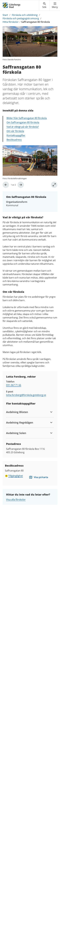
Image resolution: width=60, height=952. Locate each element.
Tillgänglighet (15, 475)
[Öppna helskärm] (54, 185)
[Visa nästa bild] (20, 185)
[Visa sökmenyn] (44, 5)
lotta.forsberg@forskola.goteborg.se (26, 395)
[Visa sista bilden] (6, 185)
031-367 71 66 (13, 385)
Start (5, 15)
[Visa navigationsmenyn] (55, 5)
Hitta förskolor (11, 21)
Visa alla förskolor (16, 499)
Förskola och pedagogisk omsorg (21, 18)
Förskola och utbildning (25, 15)
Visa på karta (41, 477)
